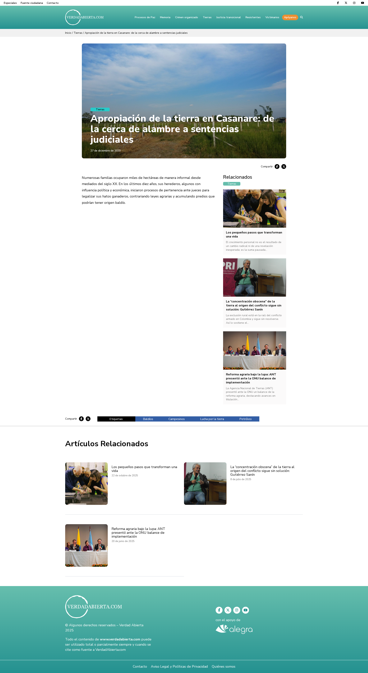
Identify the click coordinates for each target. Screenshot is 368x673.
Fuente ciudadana (32, 3)
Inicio (68, 33)
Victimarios (272, 17)
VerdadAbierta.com (110, 649)
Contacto (53, 3)
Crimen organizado (186, 17)
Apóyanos (290, 17)
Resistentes (253, 17)
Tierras (207, 17)
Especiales (10, 3)
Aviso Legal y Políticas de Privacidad (179, 666)
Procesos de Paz (145, 17)
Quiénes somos (223, 666)
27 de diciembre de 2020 (105, 150)
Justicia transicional (228, 17)
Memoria (165, 17)
